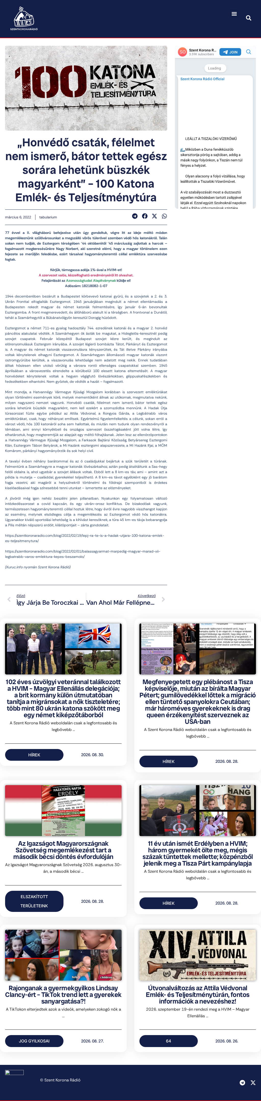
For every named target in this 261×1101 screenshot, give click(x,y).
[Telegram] (242, 1082)
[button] (234, 14)
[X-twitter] (253, 1082)
